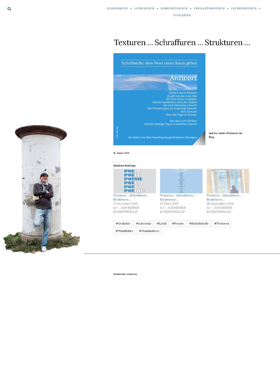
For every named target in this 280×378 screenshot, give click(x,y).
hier (216, 133)
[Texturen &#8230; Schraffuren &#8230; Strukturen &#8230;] (134, 181)
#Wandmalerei (149, 231)
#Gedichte (123, 223)
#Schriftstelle (199, 223)
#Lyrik (161, 223)
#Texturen (221, 223)
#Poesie (178, 223)
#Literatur (143, 223)
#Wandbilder (124, 231)
